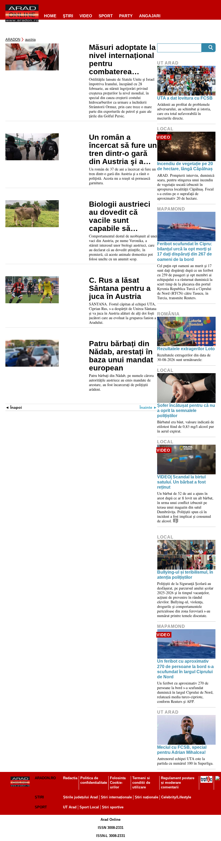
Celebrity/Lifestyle (176, 797)
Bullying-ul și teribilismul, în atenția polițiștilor (185, 575)
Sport (106, 15)
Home (50, 15)
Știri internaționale (116, 797)
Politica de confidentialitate (93, 780)
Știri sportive (112, 807)
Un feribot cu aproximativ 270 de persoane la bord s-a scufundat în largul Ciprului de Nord (185, 669)
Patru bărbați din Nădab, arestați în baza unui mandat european (121, 356)
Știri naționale (146, 797)
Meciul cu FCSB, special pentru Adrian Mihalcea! (181, 750)
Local (165, 129)
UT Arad (168, 63)
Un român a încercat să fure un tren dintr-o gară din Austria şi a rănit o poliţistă (123, 149)
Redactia (70, 778)
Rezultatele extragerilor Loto (186, 348)
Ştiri (68, 15)
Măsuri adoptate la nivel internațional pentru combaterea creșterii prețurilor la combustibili (122, 59)
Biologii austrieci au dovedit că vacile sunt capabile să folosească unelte (121, 216)
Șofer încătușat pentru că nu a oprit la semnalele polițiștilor (186, 410)
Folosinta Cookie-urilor (118, 782)
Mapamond (171, 209)
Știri (39, 797)
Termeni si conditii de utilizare (141, 782)
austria (30, 40)
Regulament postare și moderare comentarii (177, 782)
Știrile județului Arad (80, 797)
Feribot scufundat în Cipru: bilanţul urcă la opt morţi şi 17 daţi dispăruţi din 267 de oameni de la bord (184, 251)
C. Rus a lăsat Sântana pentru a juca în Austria (120, 288)
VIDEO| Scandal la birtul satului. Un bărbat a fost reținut (181, 482)
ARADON (12, 40)
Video (86, 15)
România (168, 314)
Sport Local (89, 807)
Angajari (149, 15)
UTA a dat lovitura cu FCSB (185, 98)
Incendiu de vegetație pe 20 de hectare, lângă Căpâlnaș (185, 166)
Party (126, 15)
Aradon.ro (45, 778)
